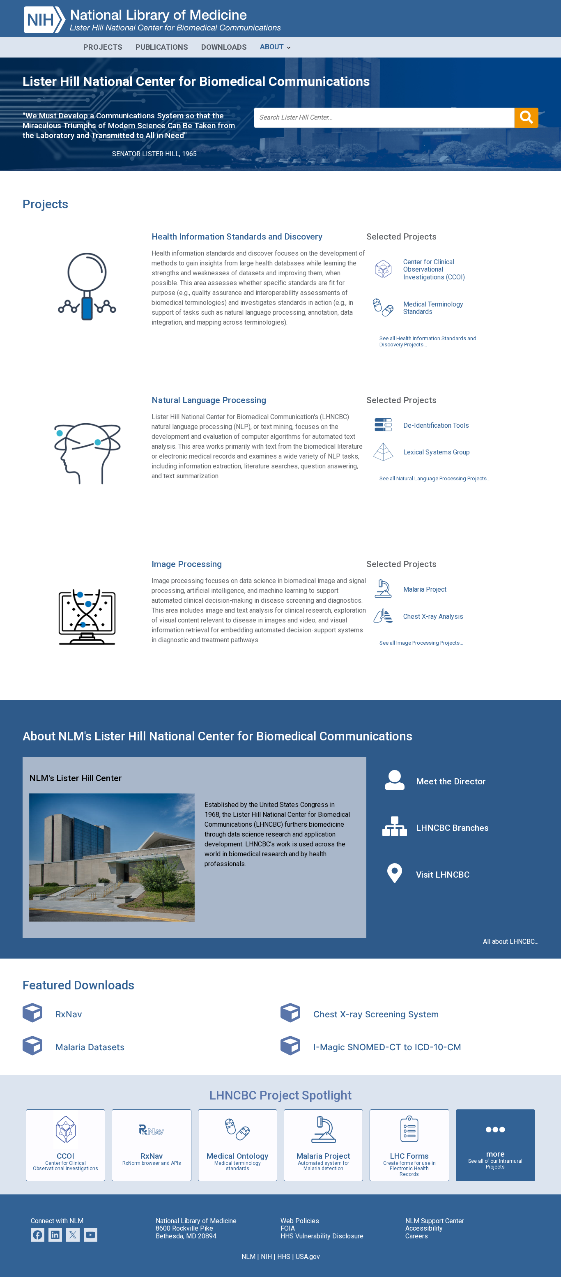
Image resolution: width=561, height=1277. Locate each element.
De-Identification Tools (436, 425)
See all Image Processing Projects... (421, 643)
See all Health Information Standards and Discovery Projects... (427, 342)
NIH (266, 1257)
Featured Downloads (78, 985)
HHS (283, 1257)
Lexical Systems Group (436, 452)
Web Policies (299, 1221)
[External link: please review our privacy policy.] (55, 1234)
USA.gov (308, 1257)
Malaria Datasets (89, 1047)
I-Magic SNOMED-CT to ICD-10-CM (387, 1047)
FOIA (287, 1228)
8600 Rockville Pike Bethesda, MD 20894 (186, 1232)
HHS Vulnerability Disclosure (321, 1236)
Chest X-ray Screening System (376, 1014)
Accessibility (424, 1228)
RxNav (68, 1014)
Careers (416, 1236)
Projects (45, 204)
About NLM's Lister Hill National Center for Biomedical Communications (217, 736)
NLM (248, 1257)
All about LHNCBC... (510, 941)
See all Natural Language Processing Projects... (434, 479)
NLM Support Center (434, 1221)
